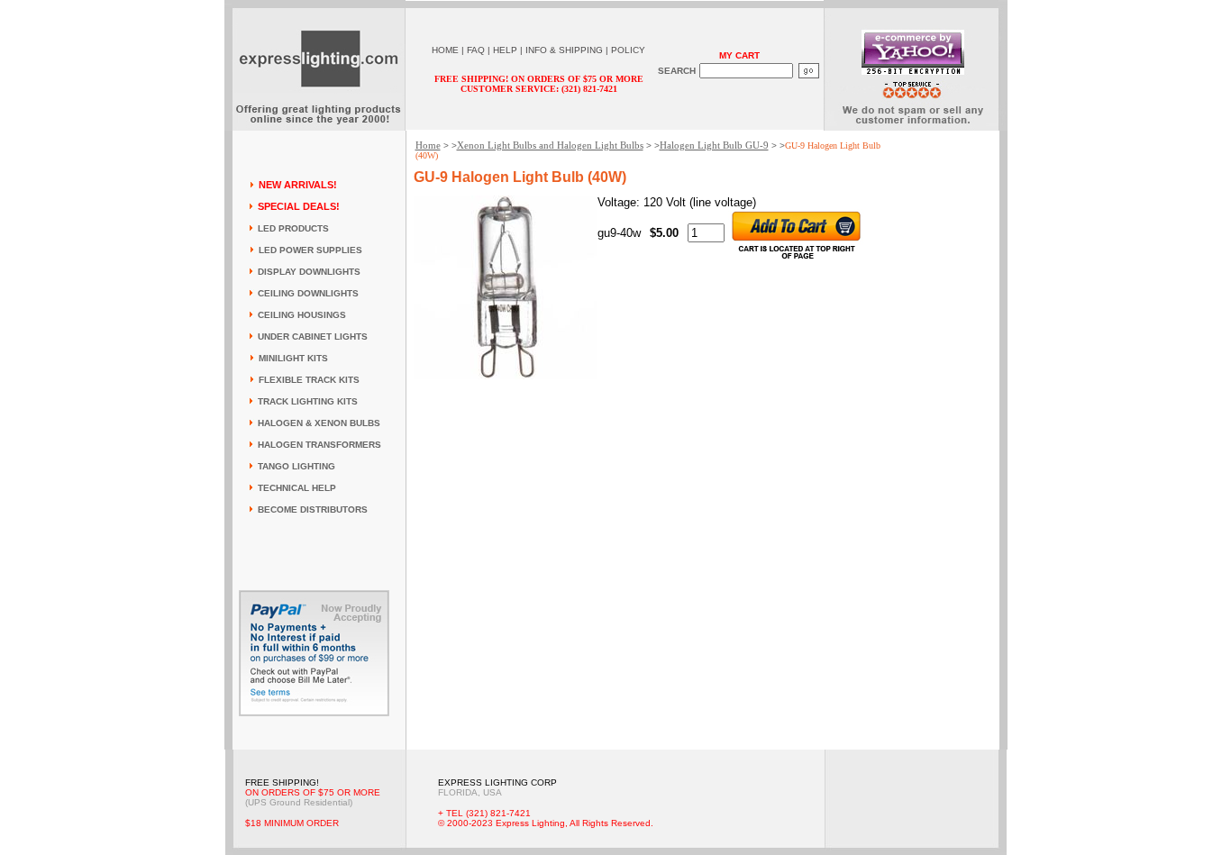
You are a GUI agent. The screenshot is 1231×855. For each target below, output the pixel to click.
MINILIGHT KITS (293, 358)
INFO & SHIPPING (564, 50)
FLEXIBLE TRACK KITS (309, 380)
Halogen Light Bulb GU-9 (714, 145)
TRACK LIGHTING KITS (308, 401)
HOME (445, 50)
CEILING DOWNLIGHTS (308, 293)
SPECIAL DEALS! (299, 206)
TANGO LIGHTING (296, 466)
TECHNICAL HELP (297, 488)
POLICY (628, 50)
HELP (505, 50)
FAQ (476, 50)
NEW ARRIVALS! (298, 184)
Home (428, 145)
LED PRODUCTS (293, 228)
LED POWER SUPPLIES (310, 250)
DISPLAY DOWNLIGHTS (309, 272)
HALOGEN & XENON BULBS (319, 423)
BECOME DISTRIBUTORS (313, 509)
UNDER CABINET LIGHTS (313, 336)
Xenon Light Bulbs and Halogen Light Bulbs (550, 145)
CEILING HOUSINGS (302, 315)
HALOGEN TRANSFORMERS (319, 445)
